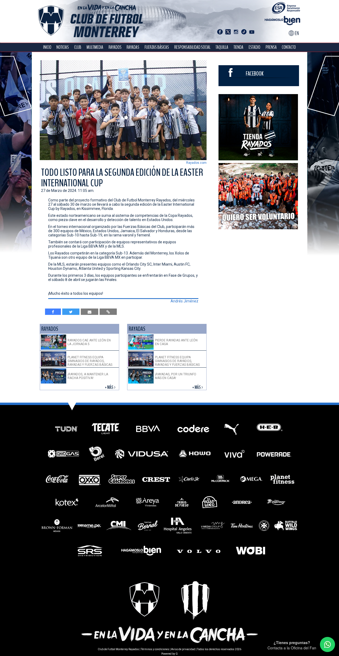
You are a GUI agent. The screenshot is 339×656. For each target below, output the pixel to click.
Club (77, 47)
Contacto (289, 47)
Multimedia (95, 47)
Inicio (47, 47)
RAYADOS (115, 47)
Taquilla (222, 47)
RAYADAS (133, 47)
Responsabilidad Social (192, 47)
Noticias (62, 47)
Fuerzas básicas (157, 47)
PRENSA (271, 47)
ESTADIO (254, 47)
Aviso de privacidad (183, 649)
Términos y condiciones (155, 649)
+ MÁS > (110, 387)
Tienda (238, 47)
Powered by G (169, 653)
